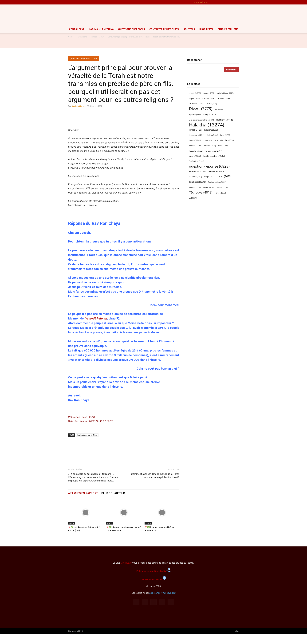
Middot (195, 145)
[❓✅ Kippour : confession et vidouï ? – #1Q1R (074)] (123, 513)
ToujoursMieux (217, 182)
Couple (211, 103)
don (219, 109)
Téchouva (200, 192)
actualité (195, 93)
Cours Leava (76, 29)
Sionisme (195, 177)
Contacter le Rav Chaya (164, 29)
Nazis (223, 146)
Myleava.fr (126, 562)
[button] (303, 29)
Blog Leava (206, 29)
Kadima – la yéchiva (101, 29)
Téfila (220, 192)
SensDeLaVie (217, 171)
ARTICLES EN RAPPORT (83, 493)
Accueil (71, 36)
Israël (195, 129)
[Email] (93, 454)
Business (208, 98)
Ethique (209, 114)
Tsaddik (195, 187)
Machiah (227, 140)
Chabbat (196, 103)
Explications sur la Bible (87, 435)
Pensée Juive (213, 150)
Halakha (206, 124)
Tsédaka (222, 187)
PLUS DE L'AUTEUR (113, 493)
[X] (231, 2)
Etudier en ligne (228, 29)
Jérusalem (196, 135)
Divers (200, 108)
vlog (237, 631)
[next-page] (75, 537)
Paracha (196, 150)
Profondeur (196, 161)
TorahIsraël (197, 181)
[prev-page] (70, 537)
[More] (142, 119)
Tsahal (208, 187)
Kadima (212, 135)
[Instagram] (220, 2)
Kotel (225, 135)
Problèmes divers (214, 156)
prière (195, 155)
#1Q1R (71, 523)
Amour (209, 93)
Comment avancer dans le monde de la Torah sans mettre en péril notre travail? (155, 475)
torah (224, 176)
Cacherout (223, 98)
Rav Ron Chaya (78, 106)
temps (209, 176)
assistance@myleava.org (162, 592)
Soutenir (189, 29)
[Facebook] (215, 2)
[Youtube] (236, 2)
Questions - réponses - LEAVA (91, 36)
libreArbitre (210, 140)
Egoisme (195, 114)
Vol (193, 198)
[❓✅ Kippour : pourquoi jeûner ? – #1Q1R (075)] (162, 513)
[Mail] (226, 2)
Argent (194, 98)
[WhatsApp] (86, 454)
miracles (210, 145)
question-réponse (209, 166)
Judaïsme (211, 129)
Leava (195, 140)
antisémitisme (225, 93)
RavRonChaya (197, 171)
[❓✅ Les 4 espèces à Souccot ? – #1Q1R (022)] (85, 513)
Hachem (224, 119)
